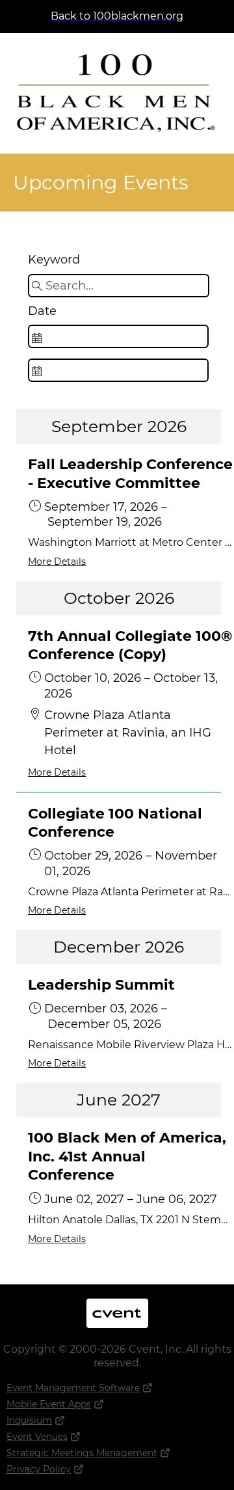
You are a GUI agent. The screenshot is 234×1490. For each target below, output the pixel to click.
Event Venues (37, 1437)
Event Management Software (73, 1388)
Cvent (117, 1304)
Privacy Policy (38, 1469)
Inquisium (29, 1420)
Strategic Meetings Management (81, 1453)
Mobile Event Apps (48, 1404)
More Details (57, 561)
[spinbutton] (118, 336)
